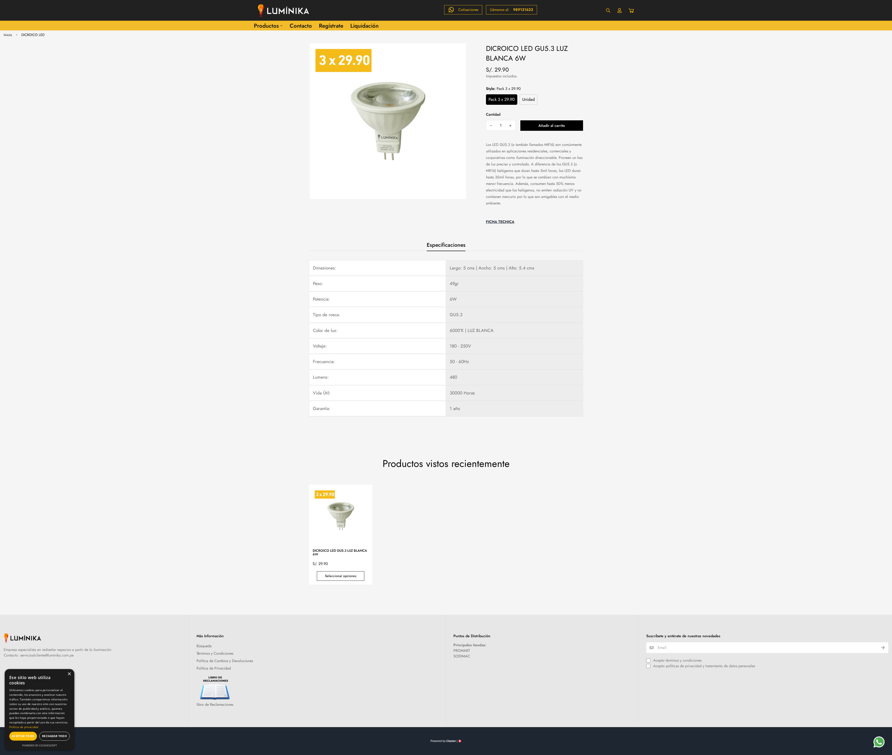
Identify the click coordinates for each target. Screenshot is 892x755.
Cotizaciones (468, 9)
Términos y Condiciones (215, 653)
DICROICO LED (33, 34)
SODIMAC (461, 656)
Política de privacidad (23, 727)
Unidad (528, 99)
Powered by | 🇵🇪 (446, 741)
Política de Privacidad (214, 668)
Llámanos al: (511, 9)
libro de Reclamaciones (215, 704)
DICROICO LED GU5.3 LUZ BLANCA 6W (340, 553)
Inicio (8, 34)
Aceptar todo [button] (23, 736)
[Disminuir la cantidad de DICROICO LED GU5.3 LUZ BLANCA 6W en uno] (491, 125)
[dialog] (39, 709)
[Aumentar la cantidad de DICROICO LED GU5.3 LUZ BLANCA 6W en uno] (510, 125)
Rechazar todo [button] (54, 736)
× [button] (69, 674)
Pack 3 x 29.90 (502, 99)
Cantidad (493, 114)
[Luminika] (283, 10)
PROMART (461, 650)
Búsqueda (204, 646)
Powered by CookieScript (39, 745)
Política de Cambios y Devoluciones (225, 660)
